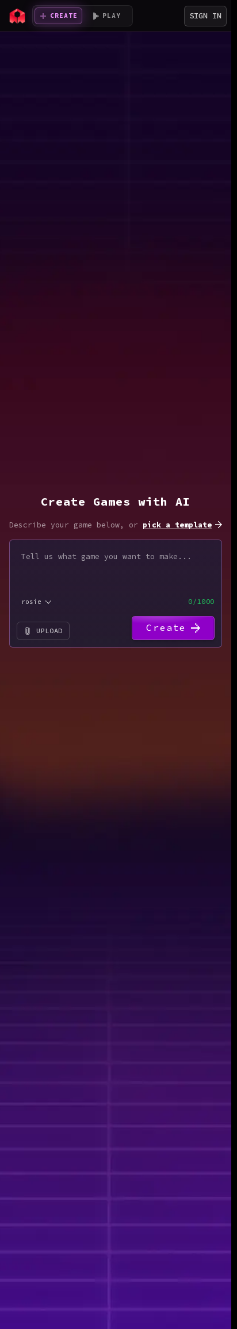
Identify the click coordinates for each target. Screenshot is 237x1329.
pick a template (177, 525)
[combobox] (37, 602)
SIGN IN (205, 15)
